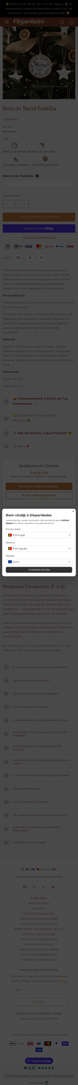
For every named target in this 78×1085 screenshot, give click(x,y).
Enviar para (13, 529)
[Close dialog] (73, 511)
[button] (39, 535)
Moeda (10, 555)
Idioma (10, 542)
